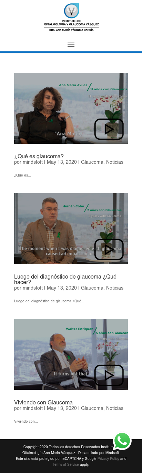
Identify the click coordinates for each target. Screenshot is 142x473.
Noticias (114, 162)
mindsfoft (33, 162)
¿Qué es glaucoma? (39, 157)
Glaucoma (92, 162)
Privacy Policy (108, 459)
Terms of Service (66, 464)
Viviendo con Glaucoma (43, 403)
